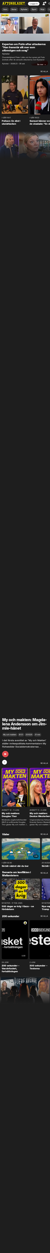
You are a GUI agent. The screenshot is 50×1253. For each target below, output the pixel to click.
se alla (44, 71)
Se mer (40, 64)
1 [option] (4, 762)
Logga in (34, 4)
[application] (25, 27)
